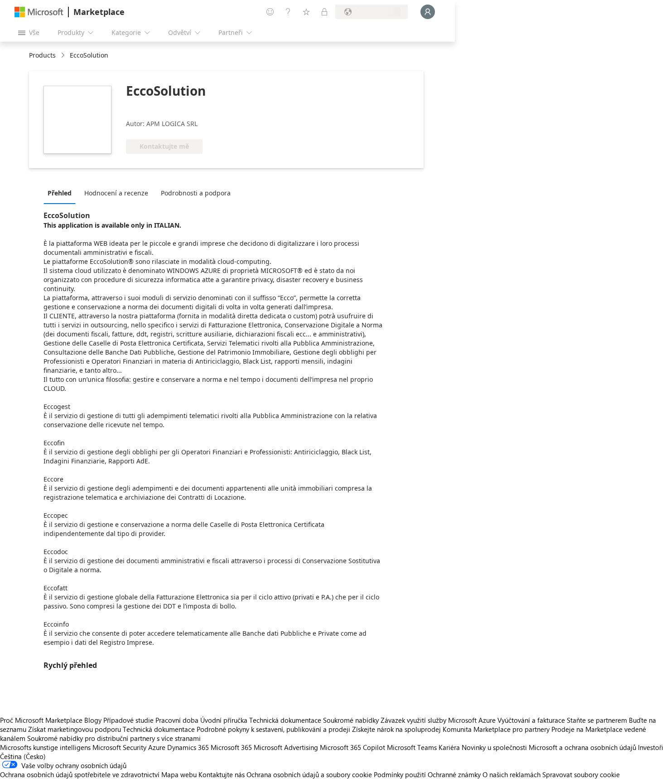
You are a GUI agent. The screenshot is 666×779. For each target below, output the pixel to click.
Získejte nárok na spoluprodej (396, 729)
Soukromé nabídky (351, 720)
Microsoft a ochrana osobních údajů (582, 747)
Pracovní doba (176, 720)
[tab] (61, 193)
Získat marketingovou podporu (74, 729)
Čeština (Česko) (23, 756)
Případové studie (128, 720)
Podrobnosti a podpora (196, 193)
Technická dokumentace (285, 720)
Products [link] (42, 55)
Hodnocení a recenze (116, 193)
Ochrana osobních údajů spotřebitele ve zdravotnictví (79, 774)
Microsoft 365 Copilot (352, 747)
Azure (156, 747)
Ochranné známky (454, 774)
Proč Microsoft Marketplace (41, 720)
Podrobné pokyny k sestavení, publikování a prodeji (273, 729)
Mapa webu (179, 774)
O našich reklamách (512, 774)
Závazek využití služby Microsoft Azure (439, 720)
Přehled (60, 193)
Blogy (92, 720)
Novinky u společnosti (494, 747)
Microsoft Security (119, 747)
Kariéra (449, 747)
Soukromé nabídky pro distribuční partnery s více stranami (114, 738)
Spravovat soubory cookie (581, 774)
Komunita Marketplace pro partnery (496, 729)
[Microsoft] (38, 12)
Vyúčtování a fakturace (531, 720)
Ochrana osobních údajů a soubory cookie (309, 774)
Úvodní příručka (223, 720)
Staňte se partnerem (597, 720)
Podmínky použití (400, 774)
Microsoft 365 (231, 747)
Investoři (650, 747)
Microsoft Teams (412, 747)
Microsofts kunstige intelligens (45, 747)
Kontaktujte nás (221, 774)
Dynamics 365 (188, 747)
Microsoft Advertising (286, 747)
